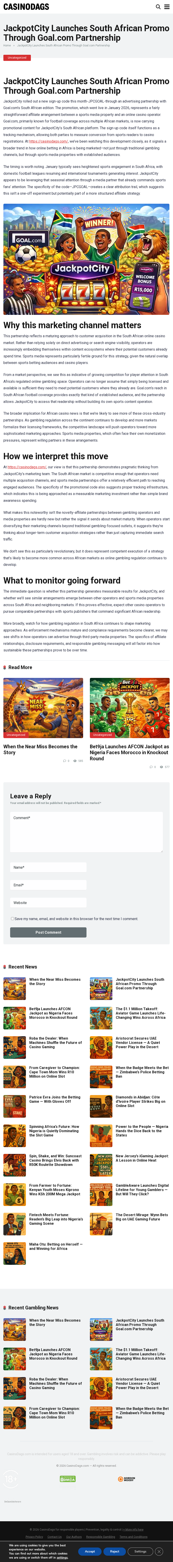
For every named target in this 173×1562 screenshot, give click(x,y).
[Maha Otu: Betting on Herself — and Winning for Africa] (14, 1263)
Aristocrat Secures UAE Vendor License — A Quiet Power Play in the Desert (138, 1042)
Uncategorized (17, 57)
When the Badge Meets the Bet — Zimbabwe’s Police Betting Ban (142, 1072)
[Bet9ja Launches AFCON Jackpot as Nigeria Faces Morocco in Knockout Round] (130, 708)
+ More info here (133, 1529)
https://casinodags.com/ (48, 141)
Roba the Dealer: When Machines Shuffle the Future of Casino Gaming (55, 1042)
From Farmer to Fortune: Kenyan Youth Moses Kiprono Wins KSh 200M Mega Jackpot (54, 1189)
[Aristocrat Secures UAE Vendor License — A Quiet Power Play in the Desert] (101, 1057)
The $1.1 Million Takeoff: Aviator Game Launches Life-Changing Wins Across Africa (141, 1013)
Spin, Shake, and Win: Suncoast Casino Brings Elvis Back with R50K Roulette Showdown (55, 1160)
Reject (114, 1551)
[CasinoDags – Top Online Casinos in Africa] (26, 6)
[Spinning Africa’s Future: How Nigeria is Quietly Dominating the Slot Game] (14, 1146)
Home (7, 45)
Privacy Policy (34, 1536)
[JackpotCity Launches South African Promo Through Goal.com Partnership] (101, 999)
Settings (140, 1551)
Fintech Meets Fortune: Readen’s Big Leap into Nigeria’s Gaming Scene (56, 1219)
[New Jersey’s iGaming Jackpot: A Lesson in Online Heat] (101, 1175)
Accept (90, 1551)
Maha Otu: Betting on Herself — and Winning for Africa (56, 1246)
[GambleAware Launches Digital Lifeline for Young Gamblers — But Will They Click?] (101, 1205)
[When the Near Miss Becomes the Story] (43, 708)
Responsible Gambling (100, 1536)
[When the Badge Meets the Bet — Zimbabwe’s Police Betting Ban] (101, 1087)
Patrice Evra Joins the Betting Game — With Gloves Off (54, 1099)
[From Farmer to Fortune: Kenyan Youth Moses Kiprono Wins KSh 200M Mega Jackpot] (14, 1205)
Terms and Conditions (134, 1536)
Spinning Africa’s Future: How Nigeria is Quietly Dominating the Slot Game (54, 1130)
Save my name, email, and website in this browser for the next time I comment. (76, 919)
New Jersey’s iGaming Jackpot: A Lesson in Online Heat (142, 1158)
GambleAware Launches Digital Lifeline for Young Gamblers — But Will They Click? (142, 1189)
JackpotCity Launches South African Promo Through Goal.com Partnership (140, 983)
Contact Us (55, 1536)
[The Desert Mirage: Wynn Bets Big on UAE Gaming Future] (101, 1234)
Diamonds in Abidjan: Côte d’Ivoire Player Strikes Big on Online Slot (140, 1101)
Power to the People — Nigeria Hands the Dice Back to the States (142, 1130)
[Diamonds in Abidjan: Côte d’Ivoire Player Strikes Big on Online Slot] (101, 1116)
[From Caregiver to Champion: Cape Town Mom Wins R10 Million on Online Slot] (14, 1087)
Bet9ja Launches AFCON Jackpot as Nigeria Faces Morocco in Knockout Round (129, 752)
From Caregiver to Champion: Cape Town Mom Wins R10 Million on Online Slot (54, 1072)
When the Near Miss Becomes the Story (55, 981)
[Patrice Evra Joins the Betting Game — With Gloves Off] (14, 1116)
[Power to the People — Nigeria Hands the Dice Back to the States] (101, 1146)
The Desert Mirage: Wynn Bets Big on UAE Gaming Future (142, 1217)
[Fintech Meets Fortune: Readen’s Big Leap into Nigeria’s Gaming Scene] (14, 1234)
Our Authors (74, 1536)
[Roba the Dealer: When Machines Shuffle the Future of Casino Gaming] (14, 1057)
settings (62, 1558)
